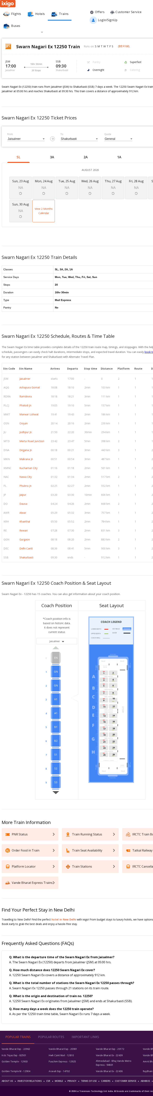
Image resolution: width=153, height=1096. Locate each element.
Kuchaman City (28, 468)
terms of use (89, 1081)
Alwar (22, 512)
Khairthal (24, 521)
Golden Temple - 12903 (15, 1061)
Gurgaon (24, 539)
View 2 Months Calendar (44, 211)
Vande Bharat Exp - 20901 (63, 1049)
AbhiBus (145, 1081)
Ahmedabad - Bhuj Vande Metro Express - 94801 (113, 1062)
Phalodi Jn (25, 405)
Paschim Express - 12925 (62, 1061)
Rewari (23, 530)
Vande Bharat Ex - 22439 (109, 1055)
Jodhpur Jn (25, 432)
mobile (59, 1081)
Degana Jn (25, 450)
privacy (72, 1081)
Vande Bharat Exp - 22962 (16, 1049)
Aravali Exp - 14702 (59, 1071)
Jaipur (22, 494)
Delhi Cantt (26, 548)
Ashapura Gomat (29, 387)
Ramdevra (25, 396)
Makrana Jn (26, 459)
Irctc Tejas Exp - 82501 (14, 1055)
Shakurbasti (26, 557)
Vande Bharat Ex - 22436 (109, 1071)
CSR (48, 1081)
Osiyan (23, 423)
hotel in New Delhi (63, 919)
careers (105, 1081)
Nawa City (25, 477)
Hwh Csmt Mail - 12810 (61, 1055)
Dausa (23, 503)
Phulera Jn (25, 486)
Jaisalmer (24, 378)
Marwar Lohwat (29, 414)
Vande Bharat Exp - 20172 (110, 1049)
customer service (125, 1081)
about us (7, 1081)
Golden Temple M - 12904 (16, 1071)
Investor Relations (30, 1081)
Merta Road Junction (31, 441)
